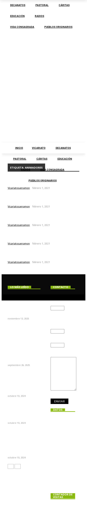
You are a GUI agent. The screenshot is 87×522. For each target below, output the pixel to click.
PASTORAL (19, 158)
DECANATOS (63, 148)
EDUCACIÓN (64, 158)
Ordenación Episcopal (16, 312)
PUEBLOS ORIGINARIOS (43, 180)
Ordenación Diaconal (23, 418)
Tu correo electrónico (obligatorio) (59, 320)
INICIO (19, 148)
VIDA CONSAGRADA (52, 169)
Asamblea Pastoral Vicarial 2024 (22, 389)
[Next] (18, 466)
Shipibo (15, 198)
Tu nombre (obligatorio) (59, 299)
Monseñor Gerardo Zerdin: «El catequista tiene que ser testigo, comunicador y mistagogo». (23, 350)
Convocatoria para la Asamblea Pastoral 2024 (24, 449)
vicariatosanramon (19, 188)
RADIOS (25, 169)
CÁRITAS (41, 158)
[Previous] (11, 466)
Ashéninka (19, 235)
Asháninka (19, 254)
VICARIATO (39, 148)
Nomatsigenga (23, 217)
